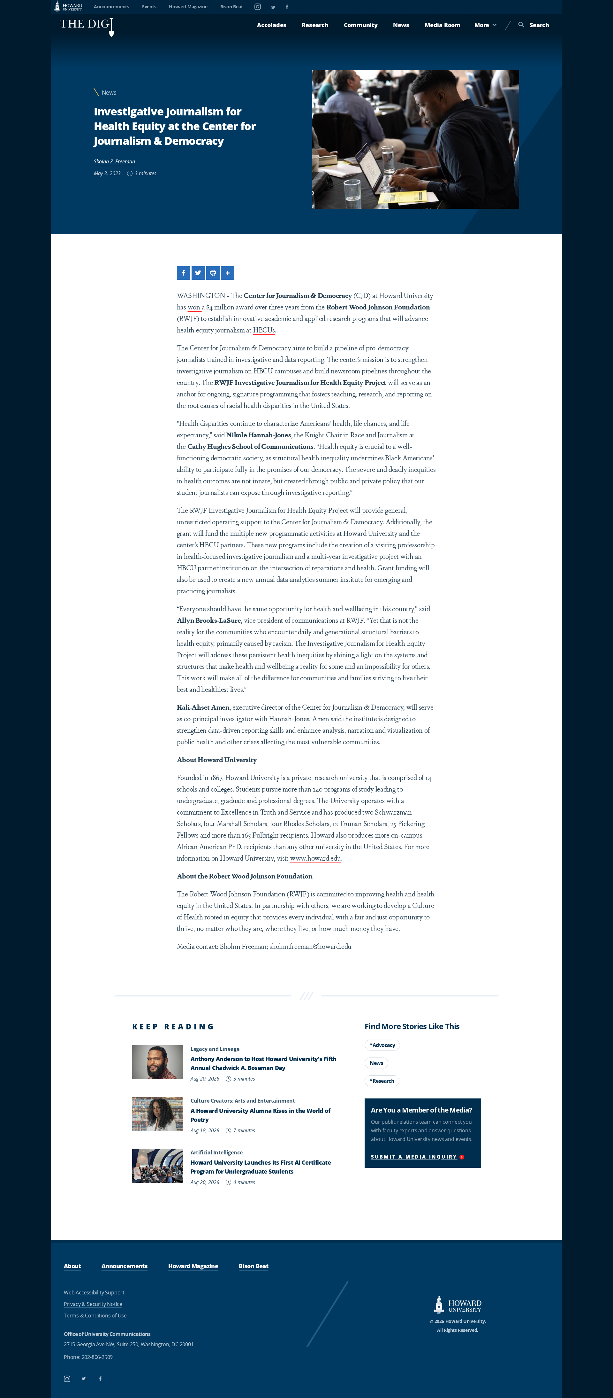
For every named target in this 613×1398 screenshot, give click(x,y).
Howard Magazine (188, 7)
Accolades (271, 25)
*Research (382, 1080)
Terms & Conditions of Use (95, 1315)
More (481, 25)
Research (315, 25)
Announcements (111, 7)
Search (539, 25)
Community (361, 25)
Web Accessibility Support (94, 1292)
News (401, 25)
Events (149, 7)
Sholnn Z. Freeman (114, 161)
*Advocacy (382, 1045)
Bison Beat (231, 7)
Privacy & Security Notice (93, 1304)
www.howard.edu (315, 858)
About (72, 1266)
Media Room (442, 25)
